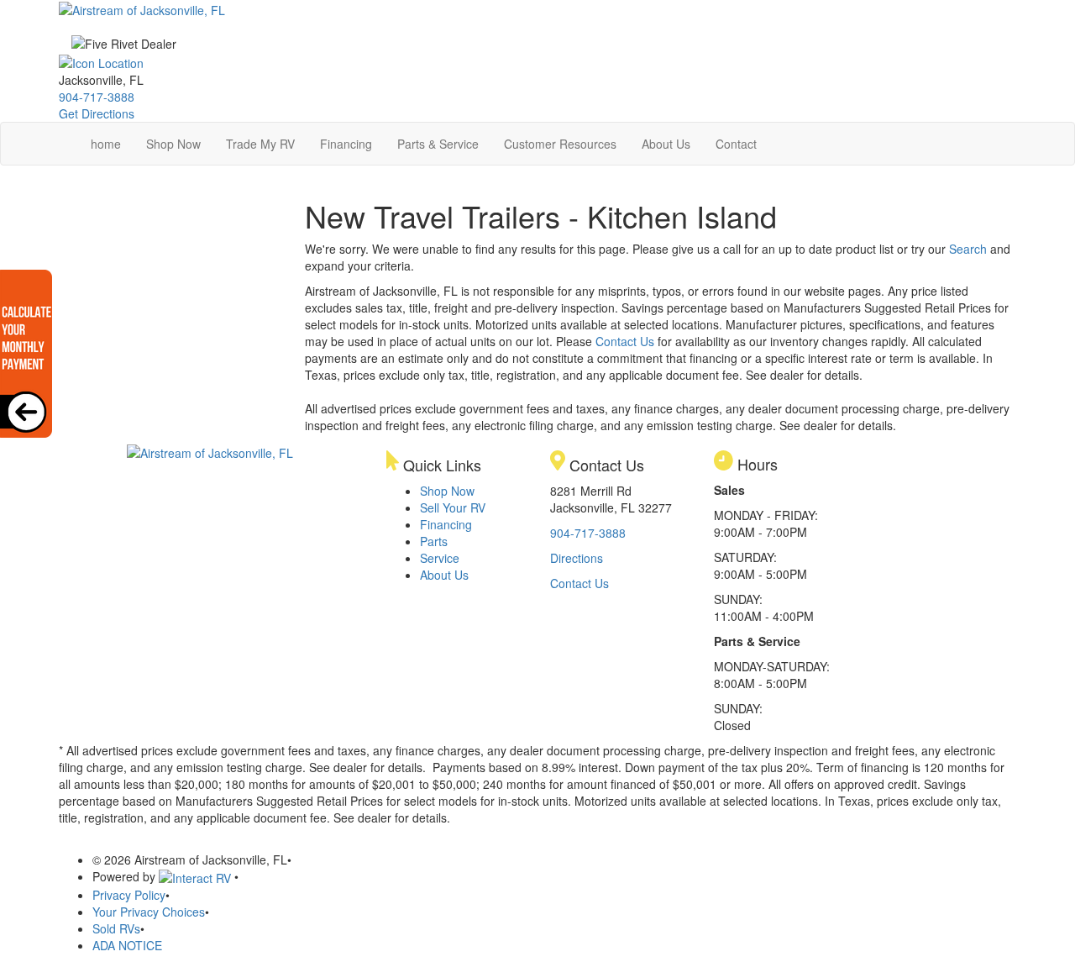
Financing (346, 143)
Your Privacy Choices (148, 911)
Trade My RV (260, 143)
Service (439, 557)
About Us (666, 143)
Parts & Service (438, 143)
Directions (576, 557)
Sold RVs (116, 928)
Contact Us (624, 341)
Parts (434, 541)
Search (968, 248)
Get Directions (96, 113)
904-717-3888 (96, 96)
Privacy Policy (128, 894)
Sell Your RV (452, 507)
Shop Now (173, 143)
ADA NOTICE (127, 945)
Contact (736, 143)
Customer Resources (560, 143)
